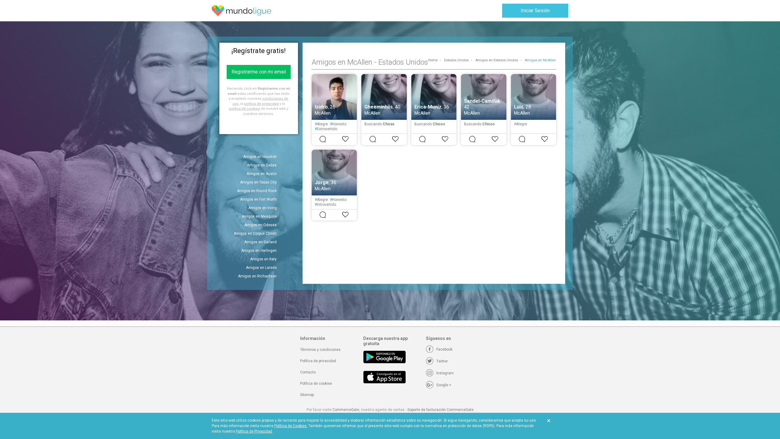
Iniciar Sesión (535, 10)
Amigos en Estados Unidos (496, 60)
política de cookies (244, 109)
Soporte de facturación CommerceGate (440, 410)
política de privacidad (261, 104)
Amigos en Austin (261, 174)
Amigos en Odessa (260, 225)
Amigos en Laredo (261, 268)
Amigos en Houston (260, 157)
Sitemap (307, 395)
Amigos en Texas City (258, 182)
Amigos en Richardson (257, 276)
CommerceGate (345, 410)
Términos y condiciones (320, 350)
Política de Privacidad (254, 431)
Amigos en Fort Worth (258, 199)
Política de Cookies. (290, 426)
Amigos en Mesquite (259, 216)
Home (433, 60)
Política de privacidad (318, 361)
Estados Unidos (456, 60)
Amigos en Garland (260, 242)
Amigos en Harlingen (259, 250)
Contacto (308, 372)
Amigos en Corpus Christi (255, 233)
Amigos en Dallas (262, 165)
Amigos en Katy (263, 259)
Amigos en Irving (262, 208)
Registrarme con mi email (259, 72)
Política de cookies (316, 383)
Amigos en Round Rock (257, 191)
